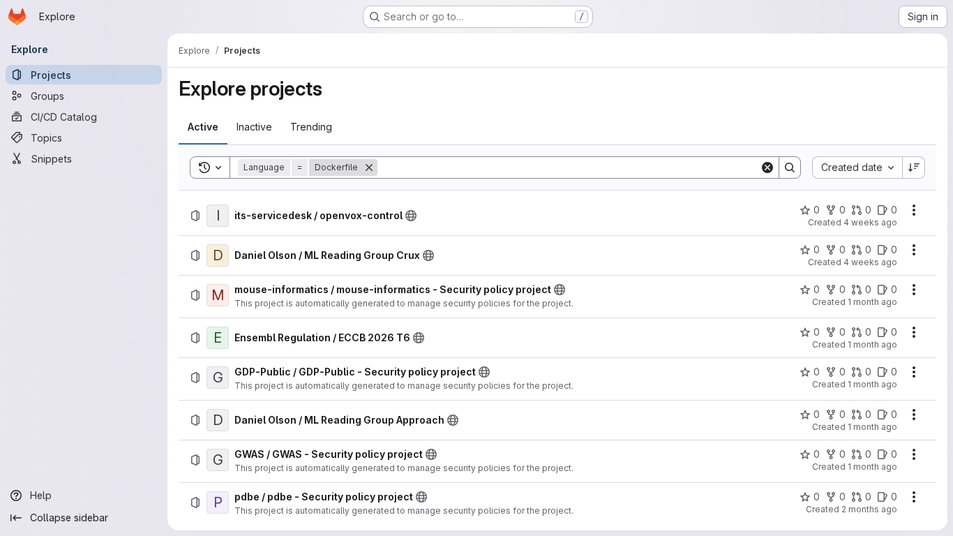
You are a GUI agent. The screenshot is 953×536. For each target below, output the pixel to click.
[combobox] (857, 167)
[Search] (790, 167)
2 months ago (869, 509)
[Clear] (767, 167)
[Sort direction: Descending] (914, 167)
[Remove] (369, 167)
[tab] (203, 127)
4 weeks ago (870, 222)
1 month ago (872, 302)
